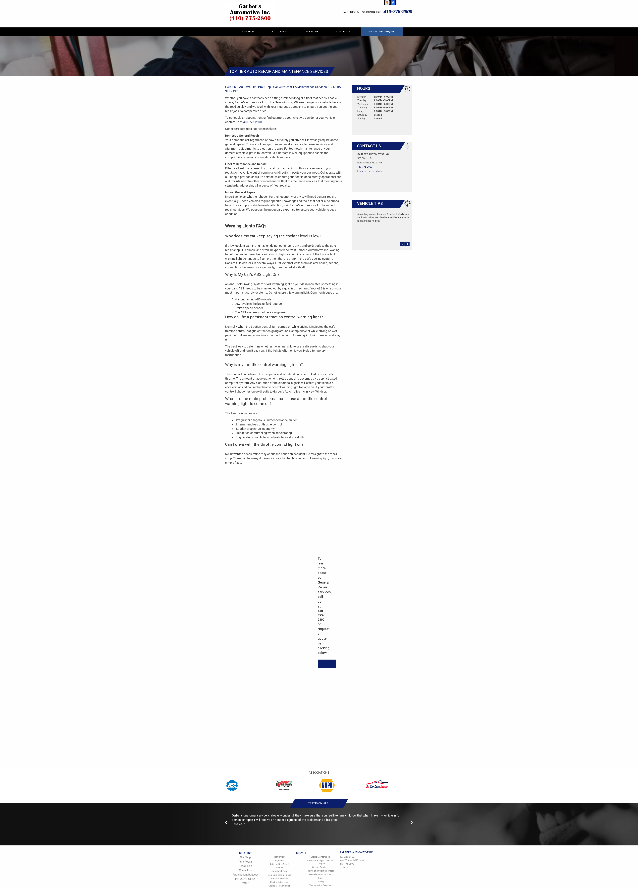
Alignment (279, 860)
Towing (320, 881)
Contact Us (343, 31)
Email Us (361, 171)
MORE (245, 883)
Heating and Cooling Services (320, 871)
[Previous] (226, 822)
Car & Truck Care (279, 871)
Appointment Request (382, 31)
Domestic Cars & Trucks (279, 875)
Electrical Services (279, 878)
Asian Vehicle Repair (279, 864)
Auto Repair (279, 31)
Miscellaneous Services (320, 874)
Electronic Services (279, 882)
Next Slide (407, 244)
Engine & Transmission (279, 886)
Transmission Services (320, 885)
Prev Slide (402, 244)
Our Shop (248, 31)
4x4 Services (279, 857)
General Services (320, 867)
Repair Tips (311, 31)
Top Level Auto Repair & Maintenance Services (296, 87)
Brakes (279, 867)
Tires (320, 878)
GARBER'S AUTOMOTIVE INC (244, 87)
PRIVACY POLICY (245, 879)
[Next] (412, 822)
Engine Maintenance (320, 857)
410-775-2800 (397, 11)
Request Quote (327, 664)
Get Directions (375, 171)
